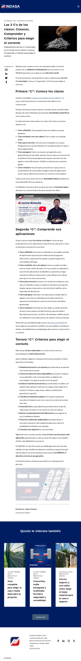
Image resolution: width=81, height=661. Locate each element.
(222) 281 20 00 (35, 648)
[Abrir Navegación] (78, 6)
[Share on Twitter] (6, 78)
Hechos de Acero (25, 21)
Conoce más (40, 617)
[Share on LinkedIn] (6, 74)
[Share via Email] (6, 70)
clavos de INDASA (57, 323)
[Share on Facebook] (6, 82)
